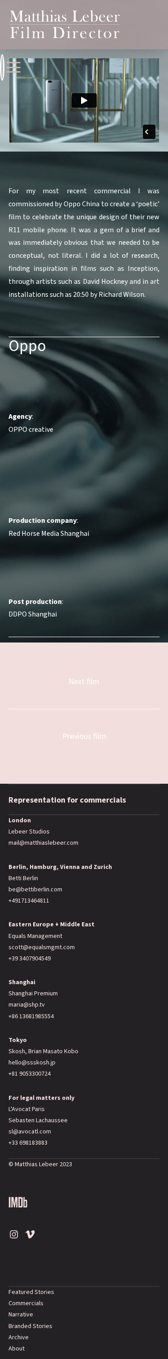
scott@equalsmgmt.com (42, 947)
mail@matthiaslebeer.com (43, 842)
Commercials (26, 1303)
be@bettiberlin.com (35, 889)
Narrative (21, 1314)
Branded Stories (30, 1326)
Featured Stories (31, 1292)
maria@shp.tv (27, 1004)
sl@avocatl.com (30, 1131)
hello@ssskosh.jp (32, 1062)
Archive (19, 1337)
